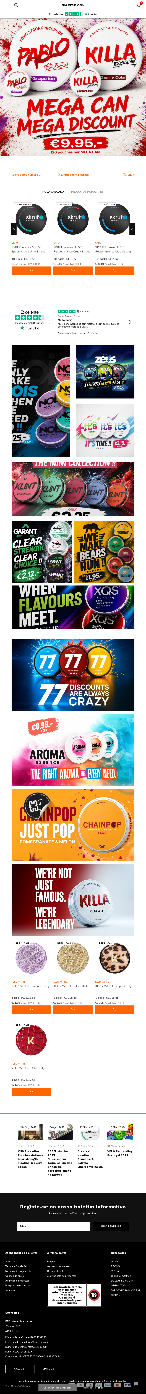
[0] (138, 5)
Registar (51, 1261)
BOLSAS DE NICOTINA (123, 1280)
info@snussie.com (38, 1342)
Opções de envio (14, 1275)
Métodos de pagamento (18, 1271)
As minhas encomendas (60, 1266)
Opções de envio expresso (75, 174)
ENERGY (115, 1295)
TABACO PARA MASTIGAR (126, 1290)
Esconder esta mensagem (57, 1387)
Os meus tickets (55, 1271)
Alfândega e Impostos (17, 1280)
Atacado (10, 1290)
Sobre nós (11, 1261)
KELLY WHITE (18, 981)
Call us (19, 1368)
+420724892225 (37, 1337)
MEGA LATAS (118, 1285)
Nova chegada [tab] (53, 191)
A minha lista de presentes (61, 1275)
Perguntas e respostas (17, 1285)
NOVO (114, 1261)
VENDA (115, 1271)
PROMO (115, 1266)
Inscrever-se (111, 1226)
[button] (8, 5)
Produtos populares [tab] (87, 191)
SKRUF (57, 242)
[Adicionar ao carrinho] (31, 270)
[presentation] (14, 229)
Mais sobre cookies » (94, 1387)
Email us (48, 1368)
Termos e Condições (16, 1266)
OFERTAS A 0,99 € (121, 1275)
